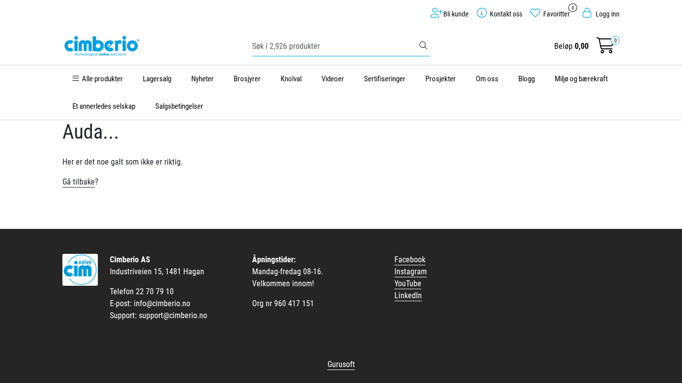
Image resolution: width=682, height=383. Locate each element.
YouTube (407, 283)
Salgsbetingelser (179, 106)
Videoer (333, 78)
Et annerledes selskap (103, 106)
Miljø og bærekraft (581, 78)
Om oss (487, 78)
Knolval (291, 78)
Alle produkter (101, 78)
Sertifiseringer (384, 78)
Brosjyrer (247, 78)
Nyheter (202, 78)
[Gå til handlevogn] (606, 48)
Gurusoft (341, 364)
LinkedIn (408, 295)
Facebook (409, 259)
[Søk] (423, 46)
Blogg (526, 78)
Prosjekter (440, 78)
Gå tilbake (78, 182)
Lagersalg (157, 78)
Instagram (410, 271)
